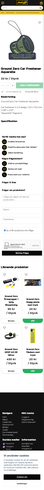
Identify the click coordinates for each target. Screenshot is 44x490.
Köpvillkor (26, 446)
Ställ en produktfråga (18, 163)
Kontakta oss (27, 444)
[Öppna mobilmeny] (2, 2)
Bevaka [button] (11, 321)
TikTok (8, 449)
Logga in (25, 417)
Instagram (10, 446)
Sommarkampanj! (10, 432)
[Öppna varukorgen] (41, 2)
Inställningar (22, 484)
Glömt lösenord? (29, 422)
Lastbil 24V (7, 422)
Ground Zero (31, 92)
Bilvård (5, 427)
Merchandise (10, 12)
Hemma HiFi (7, 425)
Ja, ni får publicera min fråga (19, 230)
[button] (39, 23)
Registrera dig (28, 420)
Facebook (10, 443)
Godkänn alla (22, 477)
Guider (5, 430)
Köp (33, 321)
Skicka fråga (22, 253)
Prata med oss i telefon (19, 175)
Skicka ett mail (15, 169)
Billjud (4, 420)
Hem (2, 12)
